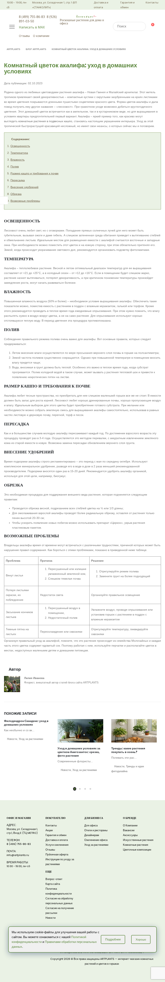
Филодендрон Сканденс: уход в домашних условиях (26, 723)
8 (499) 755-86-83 (32, 17)
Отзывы (24, 36)
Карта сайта (52, 884)
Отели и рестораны (95, 830)
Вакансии (128, 830)
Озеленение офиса (95, 840)
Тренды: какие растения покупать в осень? (128, 750)
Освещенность (20, 146)
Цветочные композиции (137, 850)
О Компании (130, 825)
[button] (74, 789)
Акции (49, 830)
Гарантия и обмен (127, 5)
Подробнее (113, 939)
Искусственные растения (138, 840)
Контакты (152, 2)
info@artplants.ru (18, 855)
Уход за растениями (31, 739)
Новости (12, 739)
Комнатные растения (135, 845)
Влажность (17, 159)
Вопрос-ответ (53, 879)
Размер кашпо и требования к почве (34, 173)
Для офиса (91, 825)
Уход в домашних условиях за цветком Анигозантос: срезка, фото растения (79, 752)
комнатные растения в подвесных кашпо (45, 121)
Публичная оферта (56, 854)
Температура (19, 152)
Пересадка (17, 180)
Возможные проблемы (25, 200)
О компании (41, 36)
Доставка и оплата (101, 5)
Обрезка (16, 194)
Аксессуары (130, 835)
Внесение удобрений (24, 187)
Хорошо (141, 939)
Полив (14, 166)
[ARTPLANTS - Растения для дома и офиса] (86, 16)
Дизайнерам (91, 835)
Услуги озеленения (56, 845)
